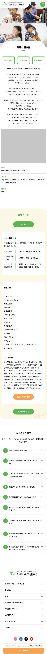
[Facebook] (21, 639)
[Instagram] (15, 639)
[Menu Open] (43, 4)
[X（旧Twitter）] (26, 639)
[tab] (23, 224)
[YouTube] (31, 639)
